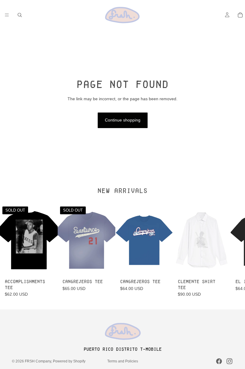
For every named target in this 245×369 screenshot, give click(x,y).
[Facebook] (219, 361)
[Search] (19, 15)
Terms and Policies (122, 361)
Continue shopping (122, 120)
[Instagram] (229, 361)
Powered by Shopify (69, 361)
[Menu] (7, 15)
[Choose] (163, 267)
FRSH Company (38, 361)
